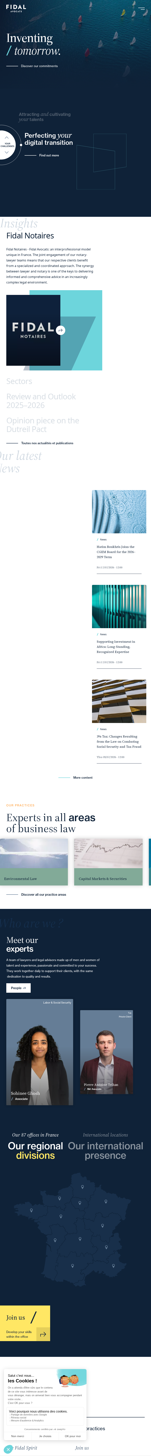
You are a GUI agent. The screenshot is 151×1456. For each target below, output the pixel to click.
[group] (92, 862)
